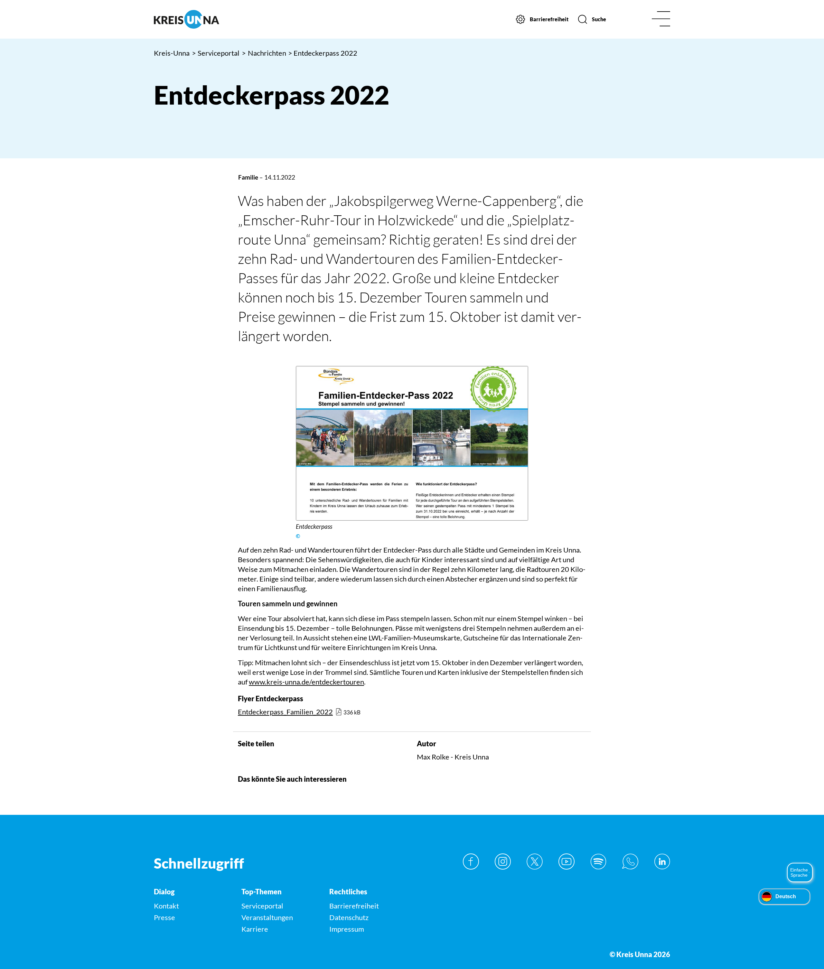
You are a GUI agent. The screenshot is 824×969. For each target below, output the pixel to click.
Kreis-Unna (172, 53)
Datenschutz (349, 917)
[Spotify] (598, 861)
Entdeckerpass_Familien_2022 (285, 711)
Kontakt (166, 905)
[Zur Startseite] (215, 19)
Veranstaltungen (267, 917)
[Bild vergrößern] (412, 443)
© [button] (298, 536)
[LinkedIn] (662, 861)
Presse (164, 917)
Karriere (254, 929)
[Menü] (661, 19)
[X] (535, 861)
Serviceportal (216, 53)
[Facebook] (471, 861)
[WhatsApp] (630, 861)
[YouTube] (566, 861)
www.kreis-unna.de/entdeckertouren (306, 681)
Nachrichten (264, 53)
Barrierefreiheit (354, 905)
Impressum (346, 929)
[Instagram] (503, 861)
